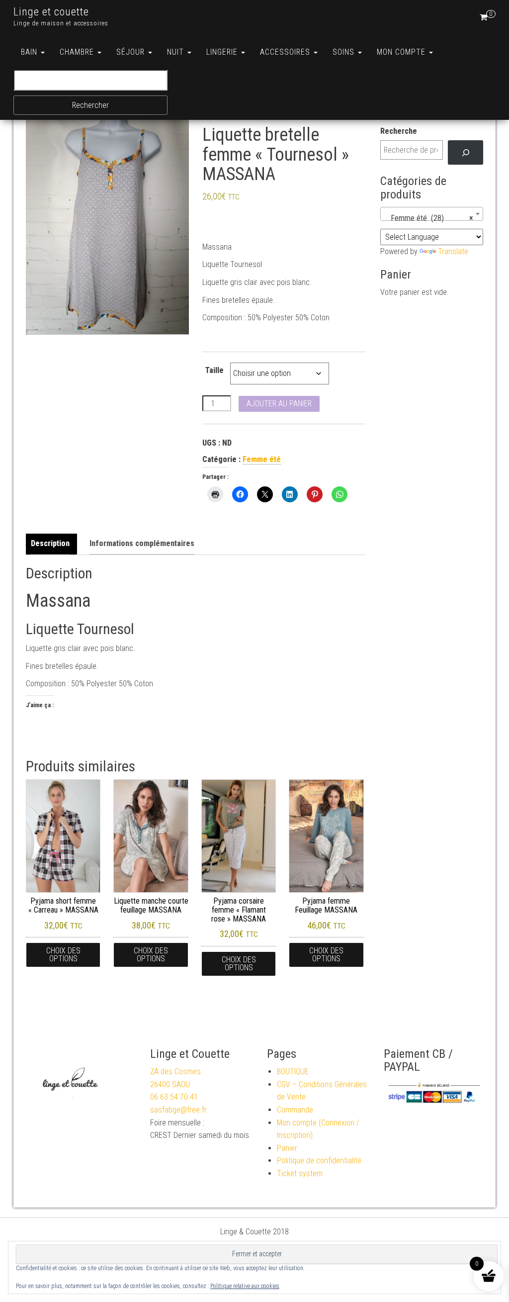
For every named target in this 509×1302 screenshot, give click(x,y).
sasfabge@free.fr (178, 1110)
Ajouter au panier (279, 403)
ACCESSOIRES (286, 52)
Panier (287, 1148)
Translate (453, 251)
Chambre (78, 52)
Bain (30, 52)
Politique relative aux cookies (244, 1286)
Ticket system (300, 1173)
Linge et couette (51, 11)
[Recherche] (465, 152)
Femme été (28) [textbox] (429, 218)
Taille (214, 370)
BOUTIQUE (293, 1071)
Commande (295, 1110)
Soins (345, 52)
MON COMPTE (402, 52)
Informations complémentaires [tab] (141, 543)
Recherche (398, 131)
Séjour (131, 52)
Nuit (176, 52)
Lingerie (223, 52)
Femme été (262, 459)
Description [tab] (50, 543)
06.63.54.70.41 (174, 1097)
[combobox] (432, 214)
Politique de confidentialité (319, 1160)
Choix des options (63, 954)
